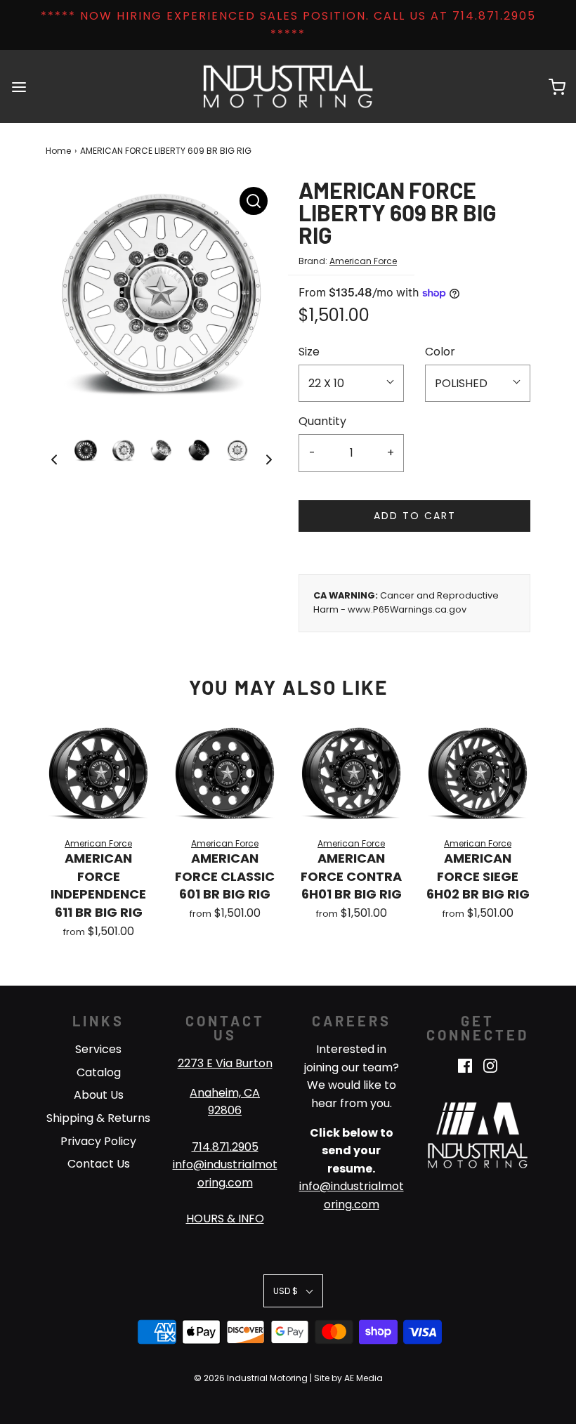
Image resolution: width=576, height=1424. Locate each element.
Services (98, 1049)
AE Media (363, 1378)
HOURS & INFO (225, 1218)
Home (58, 151)
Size (309, 352)
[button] (54, 459)
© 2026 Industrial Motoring (251, 1378)
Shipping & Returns (98, 1118)
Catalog (99, 1072)
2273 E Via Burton (225, 1063)
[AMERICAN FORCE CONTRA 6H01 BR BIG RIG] (351, 773)
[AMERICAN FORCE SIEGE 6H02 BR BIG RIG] (477, 773)
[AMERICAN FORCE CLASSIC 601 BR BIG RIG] (224, 773)
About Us (99, 1095)
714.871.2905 (225, 1147)
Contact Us (98, 1164)
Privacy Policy (98, 1141)
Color (440, 352)
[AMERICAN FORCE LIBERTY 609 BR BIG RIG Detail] (254, 201)
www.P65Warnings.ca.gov (407, 609)
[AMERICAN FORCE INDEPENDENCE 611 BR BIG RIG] (98, 773)
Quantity (322, 421)
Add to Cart (415, 516)
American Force (363, 261)
